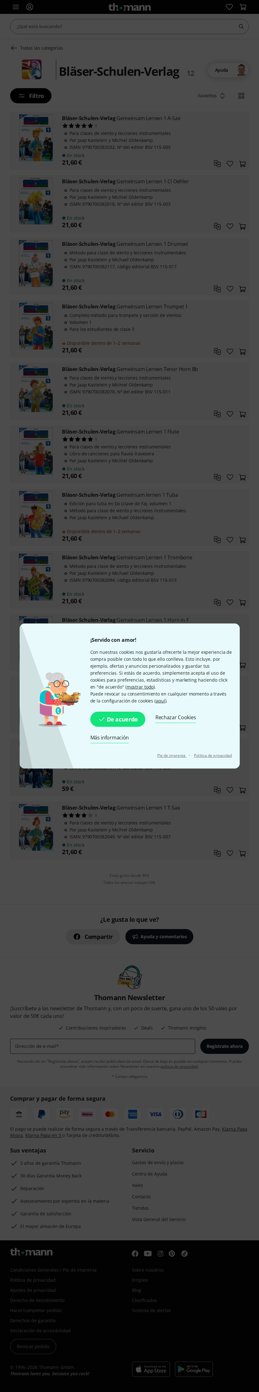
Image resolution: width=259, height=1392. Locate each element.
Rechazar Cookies (175, 717)
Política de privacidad (213, 755)
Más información (109, 737)
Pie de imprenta (172, 755)
